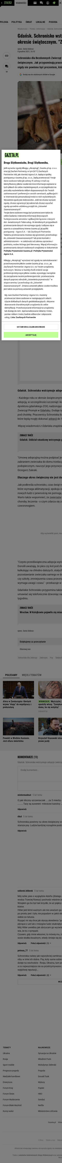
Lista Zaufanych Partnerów (23, 317)
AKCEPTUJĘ (31, 335)
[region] (31, 245)
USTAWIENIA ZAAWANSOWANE (31, 327)
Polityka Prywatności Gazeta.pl (18, 251)
